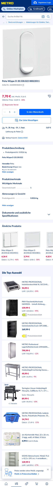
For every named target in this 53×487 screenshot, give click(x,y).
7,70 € (6, 96)
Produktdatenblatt (35, 315)
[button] (42, 2)
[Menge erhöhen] (14, 112)
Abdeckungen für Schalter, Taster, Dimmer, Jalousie (38, 22)
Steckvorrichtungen (15, 22)
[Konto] (46, 483)
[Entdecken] (16, 483)
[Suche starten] (48, 16)
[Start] (6, 483)
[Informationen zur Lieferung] (22, 131)
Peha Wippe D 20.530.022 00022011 (21, 81)
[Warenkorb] (36, 483)
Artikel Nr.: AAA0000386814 (12, 85)
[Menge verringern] (4, 112)
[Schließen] (48, 469)
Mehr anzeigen (8, 172)
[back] (3, 16)
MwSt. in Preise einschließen (25, 474)
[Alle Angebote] (26, 483)
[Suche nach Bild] (43, 16)
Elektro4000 (23, 138)
